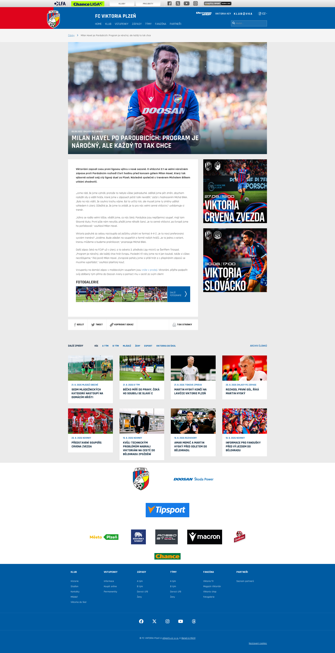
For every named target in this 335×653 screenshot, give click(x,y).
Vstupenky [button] (121, 24)
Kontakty (75, 591)
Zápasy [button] (137, 24)
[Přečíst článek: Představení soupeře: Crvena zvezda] (90, 421)
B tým (140, 586)
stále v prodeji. (150, 270)
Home (98, 24)
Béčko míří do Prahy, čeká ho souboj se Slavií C (141, 391)
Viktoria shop (209, 591)
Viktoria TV (208, 581)
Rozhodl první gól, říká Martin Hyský (242, 391)
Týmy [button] (148, 24)
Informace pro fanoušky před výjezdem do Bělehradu (243, 446)
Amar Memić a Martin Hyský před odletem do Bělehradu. (190, 446)
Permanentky (110, 591)
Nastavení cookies (258, 643)
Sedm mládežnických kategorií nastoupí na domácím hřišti (87, 393)
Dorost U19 (142, 591)
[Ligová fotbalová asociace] (60, 4)
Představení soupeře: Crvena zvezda (87, 444)
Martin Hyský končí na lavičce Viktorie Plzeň (190, 391)
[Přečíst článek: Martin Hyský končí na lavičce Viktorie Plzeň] (193, 368)
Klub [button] (108, 24)
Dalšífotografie (175, 294)
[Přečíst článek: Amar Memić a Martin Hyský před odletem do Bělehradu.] (193, 421)
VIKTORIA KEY (223, 14)
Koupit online (110, 586)
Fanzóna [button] (160, 24)
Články (71, 35)
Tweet (99, 324)
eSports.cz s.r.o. (170, 638)
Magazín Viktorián (212, 586)
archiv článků (258, 345)
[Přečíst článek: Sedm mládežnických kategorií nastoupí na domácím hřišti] (90, 368)
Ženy (139, 596)
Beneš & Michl (188, 638)
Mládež (74, 596)
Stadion (74, 586)
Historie (75, 581)
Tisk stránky (184, 324)
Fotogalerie (208, 596)
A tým (140, 581)
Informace (109, 581)
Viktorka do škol (78, 602)
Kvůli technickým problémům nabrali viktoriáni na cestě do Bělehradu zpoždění (139, 448)
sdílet (80, 324)
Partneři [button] (175, 24)
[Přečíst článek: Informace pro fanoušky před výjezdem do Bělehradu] (244, 421)
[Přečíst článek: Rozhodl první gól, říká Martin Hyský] (244, 368)
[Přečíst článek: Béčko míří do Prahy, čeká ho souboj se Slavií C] (142, 368)
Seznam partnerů (245, 581)
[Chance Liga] (87, 4)
